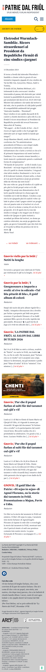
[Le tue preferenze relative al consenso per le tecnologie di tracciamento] (42, 668)
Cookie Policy (7, 552)
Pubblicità (22, 550)
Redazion (5, 550)
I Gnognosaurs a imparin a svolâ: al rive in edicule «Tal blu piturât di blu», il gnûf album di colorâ (22, 290)
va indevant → (33, 243)
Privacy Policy (32, 550)
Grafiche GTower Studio (20, 568)
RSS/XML (13, 550)
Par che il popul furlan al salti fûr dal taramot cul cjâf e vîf (23, 406)
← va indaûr (12, 243)
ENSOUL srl (6, 568)
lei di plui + (37, 325)
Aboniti (9, 19)
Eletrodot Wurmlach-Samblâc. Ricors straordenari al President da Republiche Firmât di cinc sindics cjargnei (21, 49)
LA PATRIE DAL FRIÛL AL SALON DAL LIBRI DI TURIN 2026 (22, 335)
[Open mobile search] (36, 19)
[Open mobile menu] (41, 19)
